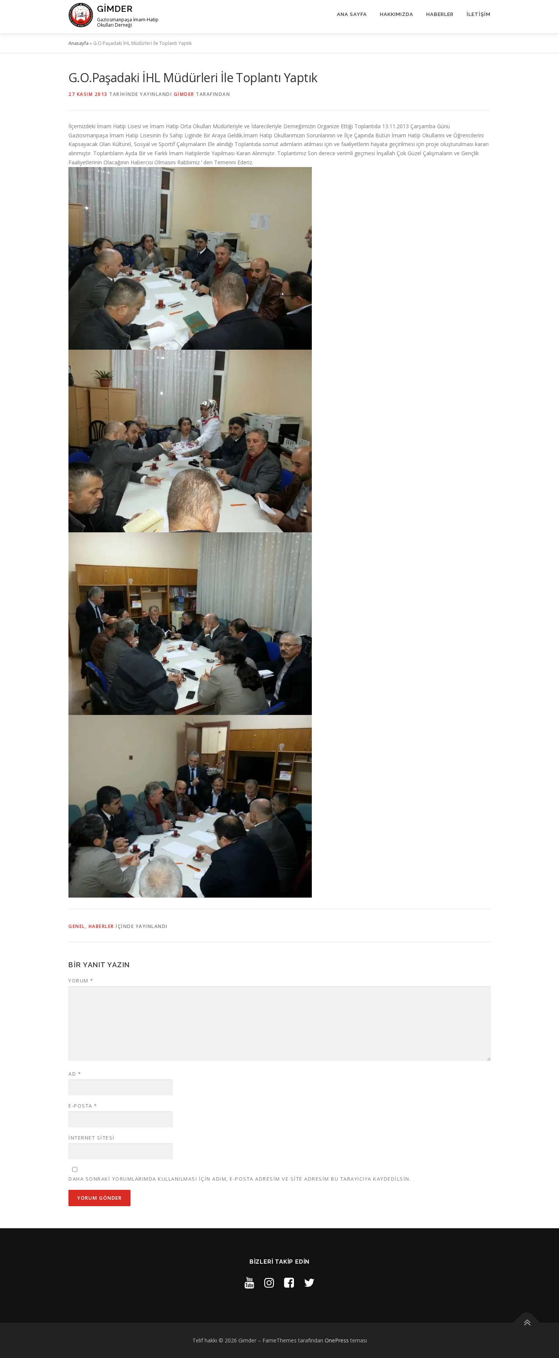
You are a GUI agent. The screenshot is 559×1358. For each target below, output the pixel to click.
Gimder (115, 8)
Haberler (440, 14)
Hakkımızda (396, 14)
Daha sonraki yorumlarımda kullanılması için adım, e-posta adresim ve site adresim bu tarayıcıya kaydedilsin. (239, 1178)
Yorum (81, 980)
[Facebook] (289, 1282)
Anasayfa (78, 43)
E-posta (82, 1105)
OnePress (337, 1340)
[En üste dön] (526, 1322)
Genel (76, 926)
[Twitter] (309, 1282)
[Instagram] (269, 1282)
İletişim (479, 14)
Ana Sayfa (352, 14)
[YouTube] (249, 1282)
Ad (74, 1073)
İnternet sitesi (91, 1137)
